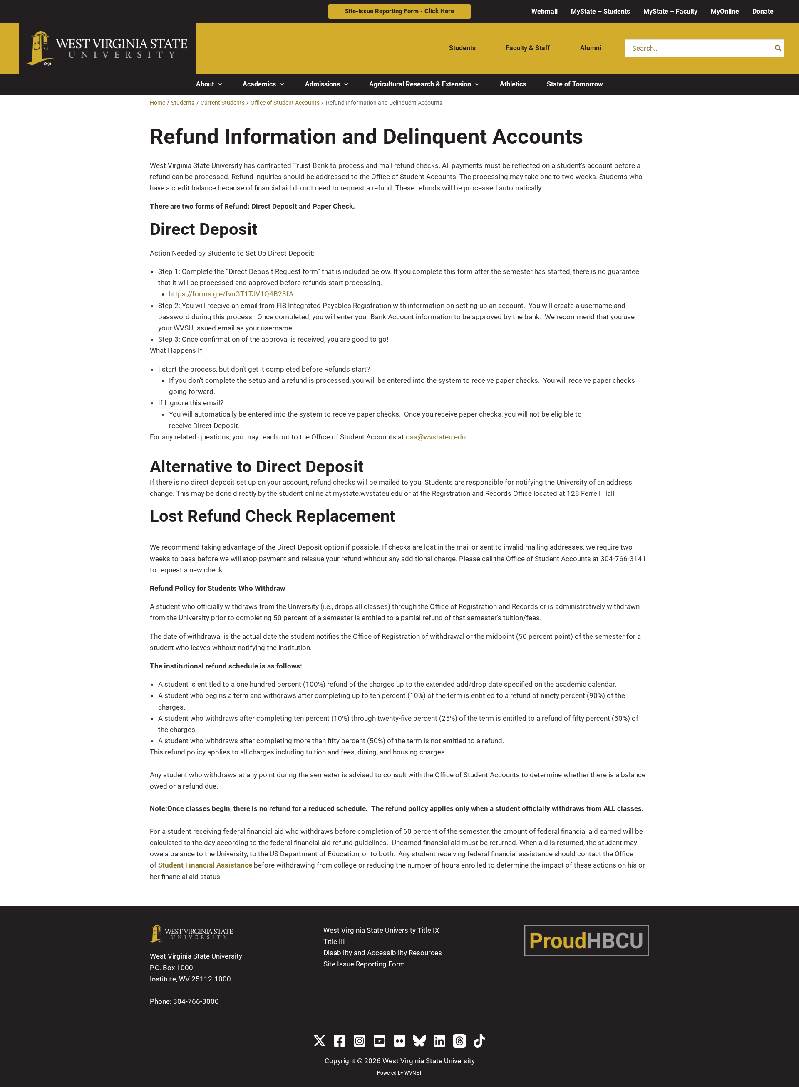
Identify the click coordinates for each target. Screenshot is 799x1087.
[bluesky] (419, 1041)
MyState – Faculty (670, 11)
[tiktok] (479, 1041)
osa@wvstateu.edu (436, 437)
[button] (399, 11)
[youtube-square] (379, 1041)
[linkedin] (439, 1041)
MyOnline (725, 11)
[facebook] (339, 1041)
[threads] (459, 1041)
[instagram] (359, 1041)
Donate (763, 11)
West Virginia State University (428, 1061)
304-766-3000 (196, 1001)
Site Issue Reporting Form (364, 964)
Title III (334, 941)
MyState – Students (600, 11)
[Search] (778, 48)
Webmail (544, 11)
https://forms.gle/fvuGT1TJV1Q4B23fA (231, 294)
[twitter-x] (319, 1041)
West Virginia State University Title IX (381, 930)
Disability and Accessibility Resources (382, 953)
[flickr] (399, 1041)
